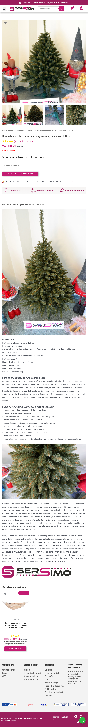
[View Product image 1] (12, 115)
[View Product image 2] (33, 115)
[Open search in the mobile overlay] (51, 8)
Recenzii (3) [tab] (42, 204)
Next (85, 115)
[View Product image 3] (55, 115)
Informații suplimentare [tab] (23, 204)
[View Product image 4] (76, 115)
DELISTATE (19, 130)
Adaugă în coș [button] (15, 649)
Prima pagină (7, 130)
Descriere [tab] (6, 204)
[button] (4, 9)
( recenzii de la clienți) (24, 141)
